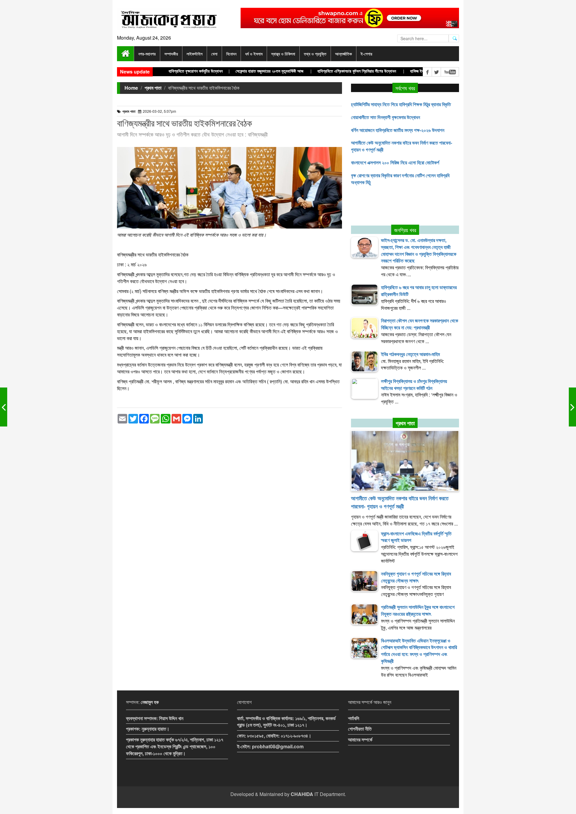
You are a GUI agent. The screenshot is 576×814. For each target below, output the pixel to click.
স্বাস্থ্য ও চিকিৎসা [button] (283, 54)
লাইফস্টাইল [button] (194, 54)
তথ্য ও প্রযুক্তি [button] (315, 54)
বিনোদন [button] (231, 54)
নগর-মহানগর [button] (147, 54)
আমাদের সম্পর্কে (360, 739)
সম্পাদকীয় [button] (171, 54)
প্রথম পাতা (153, 87)
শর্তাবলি (353, 718)
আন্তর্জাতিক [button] (343, 54)
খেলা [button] (214, 54)
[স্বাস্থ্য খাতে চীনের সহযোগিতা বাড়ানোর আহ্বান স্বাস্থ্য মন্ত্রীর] (3, 407)
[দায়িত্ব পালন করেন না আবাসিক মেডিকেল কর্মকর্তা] (572, 407)
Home (131, 87)
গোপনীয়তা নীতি (360, 728)
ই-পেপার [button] (366, 54)
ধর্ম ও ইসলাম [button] (253, 54)
